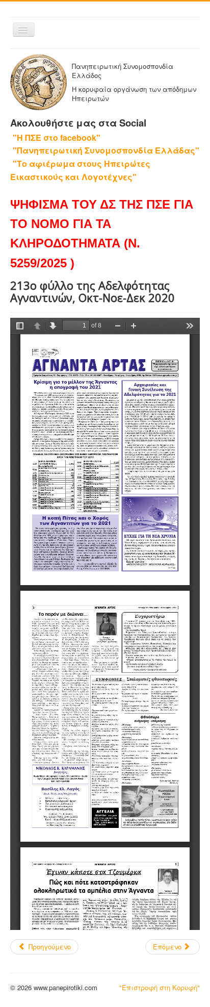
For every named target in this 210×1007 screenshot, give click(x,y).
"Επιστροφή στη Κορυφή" (159, 987)
